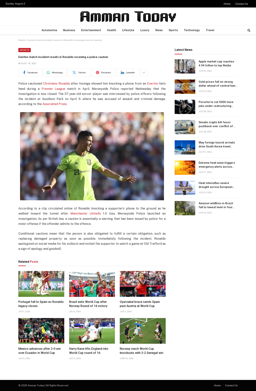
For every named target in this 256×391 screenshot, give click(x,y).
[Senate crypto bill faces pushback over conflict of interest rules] (185, 127)
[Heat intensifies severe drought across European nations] (185, 188)
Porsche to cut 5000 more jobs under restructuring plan (216, 104)
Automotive (49, 30)
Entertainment (91, 30)
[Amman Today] (128, 16)
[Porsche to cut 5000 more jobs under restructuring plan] (185, 107)
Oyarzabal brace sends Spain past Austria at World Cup (140, 304)
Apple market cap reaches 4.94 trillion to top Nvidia (216, 63)
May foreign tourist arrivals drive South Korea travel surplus (217, 145)
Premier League (53, 89)
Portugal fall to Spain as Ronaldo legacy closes (41, 304)
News (159, 30)
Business (69, 30)
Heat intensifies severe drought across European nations (216, 185)
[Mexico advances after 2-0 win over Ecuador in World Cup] (41, 331)
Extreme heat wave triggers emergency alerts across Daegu (217, 165)
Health (111, 30)
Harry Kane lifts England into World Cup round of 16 (88, 351)
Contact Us (241, 3)
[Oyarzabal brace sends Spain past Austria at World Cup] (143, 284)
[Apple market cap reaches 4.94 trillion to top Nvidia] (185, 66)
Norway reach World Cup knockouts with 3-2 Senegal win (141, 351)
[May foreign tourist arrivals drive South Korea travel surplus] (185, 147)
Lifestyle (128, 30)
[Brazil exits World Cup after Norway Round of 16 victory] (92, 284)
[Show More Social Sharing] (143, 72)
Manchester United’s (85, 213)
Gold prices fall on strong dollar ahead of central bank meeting (218, 84)
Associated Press (54, 104)
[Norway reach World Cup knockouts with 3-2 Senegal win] (143, 331)
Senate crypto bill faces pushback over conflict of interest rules (216, 124)
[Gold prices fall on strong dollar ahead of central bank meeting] (185, 87)
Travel (210, 30)
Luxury (144, 30)
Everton (152, 83)
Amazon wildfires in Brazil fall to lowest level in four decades (216, 205)
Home (227, 3)
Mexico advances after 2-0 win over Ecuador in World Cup (39, 351)
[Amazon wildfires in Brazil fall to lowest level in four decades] (185, 208)
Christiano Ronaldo (56, 83)
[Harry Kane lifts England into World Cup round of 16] (92, 331)
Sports (173, 30)
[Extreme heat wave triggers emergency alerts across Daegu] (185, 168)
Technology (192, 30)
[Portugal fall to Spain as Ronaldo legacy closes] (41, 284)
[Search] (248, 30)
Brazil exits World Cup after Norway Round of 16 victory (88, 304)
